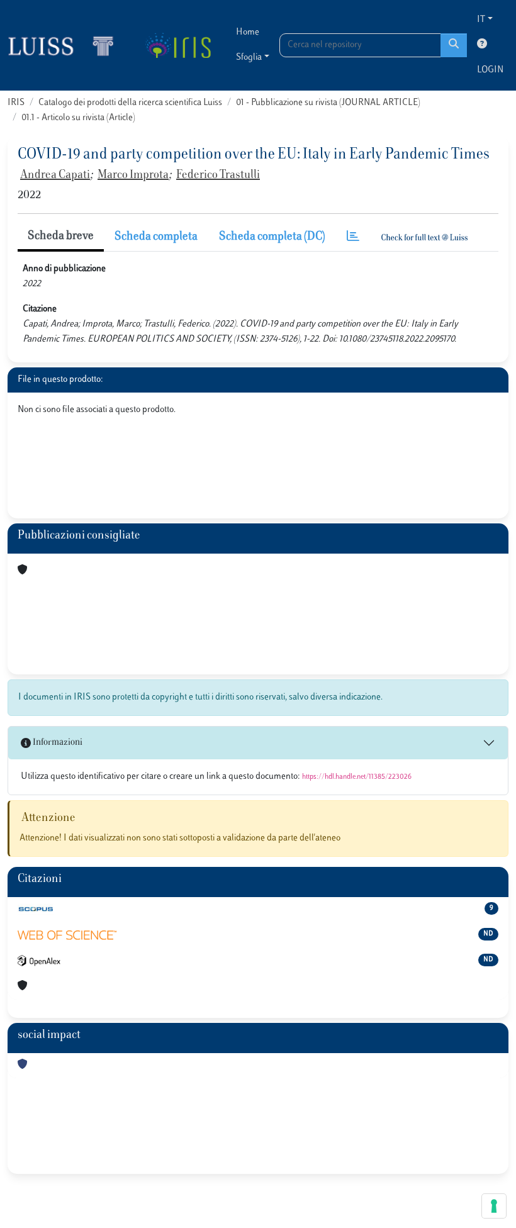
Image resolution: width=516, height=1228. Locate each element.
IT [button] (481, 20)
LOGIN (490, 70)
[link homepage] (66, 45)
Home (247, 32)
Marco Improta (133, 175)
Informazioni (56, 742)
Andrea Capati (55, 175)
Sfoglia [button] (249, 57)
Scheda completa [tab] (156, 237)
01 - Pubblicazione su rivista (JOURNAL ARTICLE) (328, 103)
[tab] (353, 237)
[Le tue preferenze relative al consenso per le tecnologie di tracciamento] (494, 1206)
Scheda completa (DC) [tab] (272, 237)
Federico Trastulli (218, 175)
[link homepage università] (178, 45)
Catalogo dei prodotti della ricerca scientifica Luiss (130, 103)
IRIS (16, 103)
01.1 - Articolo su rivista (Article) (78, 118)
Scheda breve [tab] (61, 236)
